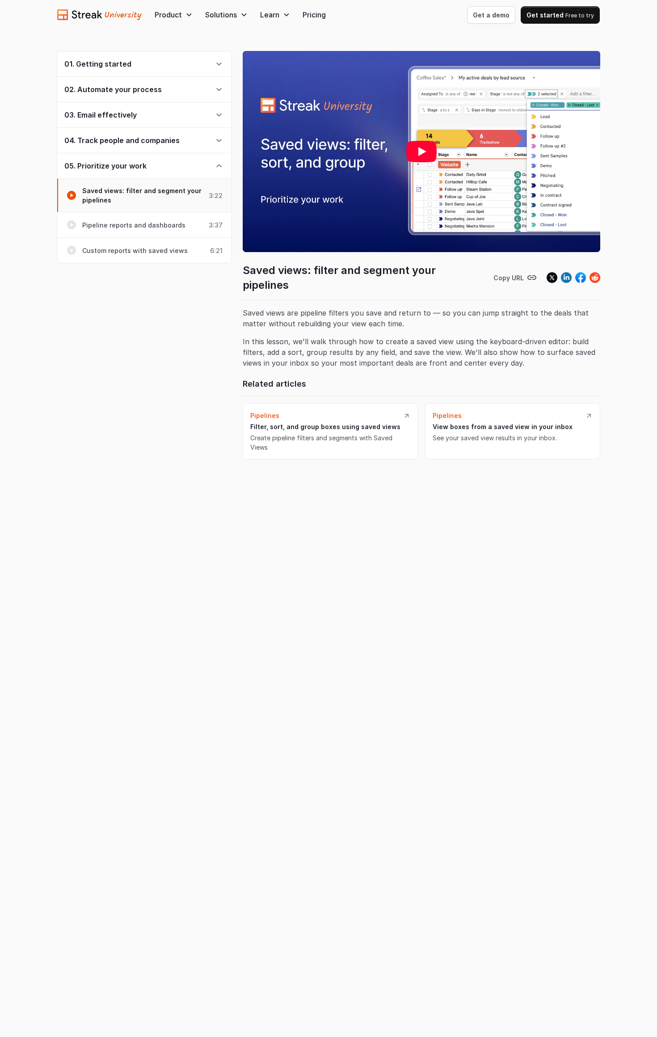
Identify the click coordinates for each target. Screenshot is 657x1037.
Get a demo (491, 15)
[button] (173, 14)
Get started (560, 15)
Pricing (314, 14)
